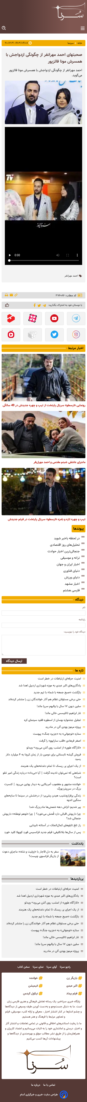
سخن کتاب (24, 967)
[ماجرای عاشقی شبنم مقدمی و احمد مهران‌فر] (43, 434)
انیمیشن (33, 986)
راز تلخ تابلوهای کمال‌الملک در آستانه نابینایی (55, 825)
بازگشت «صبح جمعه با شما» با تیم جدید (57, 692)
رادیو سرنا (65, 967)
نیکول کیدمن (30, 993)
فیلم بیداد (71, 993)
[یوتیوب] (54, 319)
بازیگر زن (72, 978)
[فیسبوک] (34, 305)
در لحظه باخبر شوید (67, 538)
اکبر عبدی (71, 986)
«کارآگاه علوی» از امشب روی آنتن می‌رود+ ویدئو (54, 747)
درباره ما (36, 1085)
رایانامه (82, 620)
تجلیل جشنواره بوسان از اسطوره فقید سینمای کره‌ (52, 720)
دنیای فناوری (71, 570)
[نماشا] (11, 335)
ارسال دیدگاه (14, 661)
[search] (4, 28)
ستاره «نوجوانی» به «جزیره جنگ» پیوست (57, 734)
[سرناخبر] (68, 11)
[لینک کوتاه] (16, 295)
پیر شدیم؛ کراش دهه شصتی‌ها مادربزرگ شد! (55, 807)
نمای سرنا (38, 967)
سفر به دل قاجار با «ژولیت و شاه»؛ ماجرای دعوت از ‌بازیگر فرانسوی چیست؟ (30, 853)
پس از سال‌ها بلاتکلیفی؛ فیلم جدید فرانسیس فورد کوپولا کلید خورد (42, 832)
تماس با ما (49, 1085)
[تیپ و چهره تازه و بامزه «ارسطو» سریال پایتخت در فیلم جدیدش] (43, 491)
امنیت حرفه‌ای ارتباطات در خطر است (59, 678)
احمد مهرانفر (71, 276)
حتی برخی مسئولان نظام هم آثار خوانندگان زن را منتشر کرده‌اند (44, 699)
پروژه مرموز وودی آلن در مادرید (63, 727)
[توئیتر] (38, 305)
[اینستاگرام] (76, 335)
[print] (7, 295)
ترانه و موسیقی (70, 557)
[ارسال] (11, 295)
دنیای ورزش (72, 577)
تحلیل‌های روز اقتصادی (65, 544)
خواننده (33, 978)
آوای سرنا (52, 967)
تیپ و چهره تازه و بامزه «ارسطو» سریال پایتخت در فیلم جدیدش (46, 519)
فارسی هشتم (71, 590)
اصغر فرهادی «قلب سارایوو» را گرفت (60, 741)
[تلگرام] (43, 305)
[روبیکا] (33, 335)
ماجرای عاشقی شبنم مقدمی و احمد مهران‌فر (59, 462)
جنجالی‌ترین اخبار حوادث (64, 551)
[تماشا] (11, 319)
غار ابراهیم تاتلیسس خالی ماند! (63, 713)
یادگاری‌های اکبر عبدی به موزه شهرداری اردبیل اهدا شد (50, 685)
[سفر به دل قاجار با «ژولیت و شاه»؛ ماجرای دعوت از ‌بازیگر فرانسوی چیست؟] (72, 857)
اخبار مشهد (72, 583)
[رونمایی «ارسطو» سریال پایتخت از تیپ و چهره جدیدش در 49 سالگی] (43, 377)
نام (84, 607)
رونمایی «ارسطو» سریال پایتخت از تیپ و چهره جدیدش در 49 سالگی (44, 405)
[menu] (82, 28)
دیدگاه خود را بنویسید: (74, 632)
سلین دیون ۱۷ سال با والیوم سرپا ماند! (59, 706)
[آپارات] (33, 319)
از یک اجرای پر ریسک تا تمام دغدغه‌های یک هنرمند (51, 766)
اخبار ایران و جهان (68, 564)
